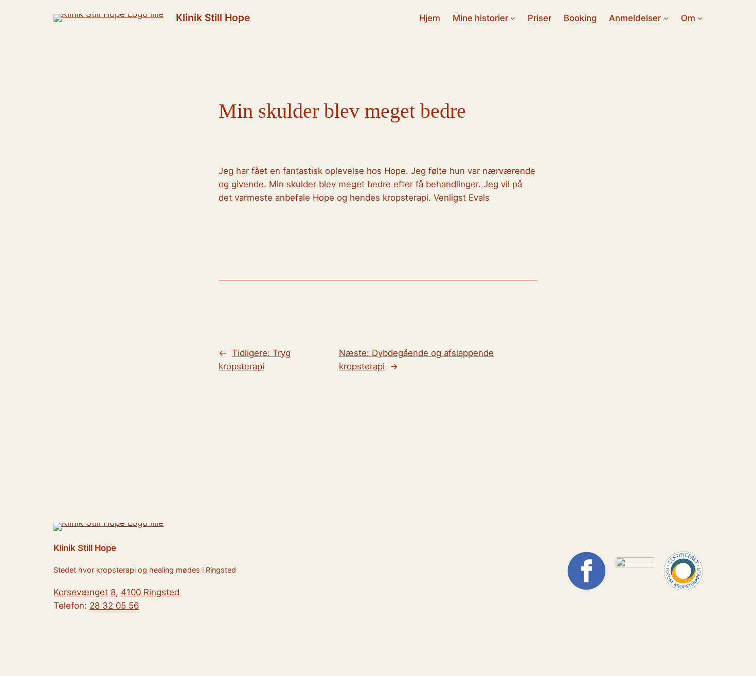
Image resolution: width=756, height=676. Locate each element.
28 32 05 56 (114, 605)
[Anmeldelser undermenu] (666, 18)
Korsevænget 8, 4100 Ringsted (116, 592)
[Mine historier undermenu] (512, 18)
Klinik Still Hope (213, 17)
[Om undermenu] (700, 18)
